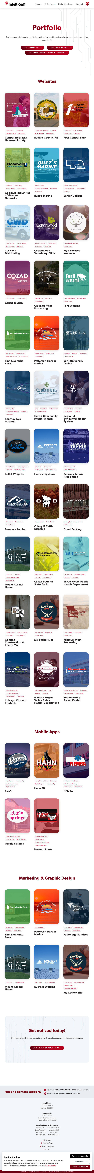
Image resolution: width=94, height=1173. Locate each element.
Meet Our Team (48, 1143)
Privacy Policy (50, 1166)
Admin (43, 1171)
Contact (79, 4)
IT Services (49, 4)
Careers (47, 1149)
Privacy (50, 1171)
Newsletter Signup (47, 1146)
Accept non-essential (80, 1167)
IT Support (47, 1140)
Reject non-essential (80, 1156)
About (37, 4)
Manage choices (81, 1161)
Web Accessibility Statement (65, 1171)
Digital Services (65, 4)
